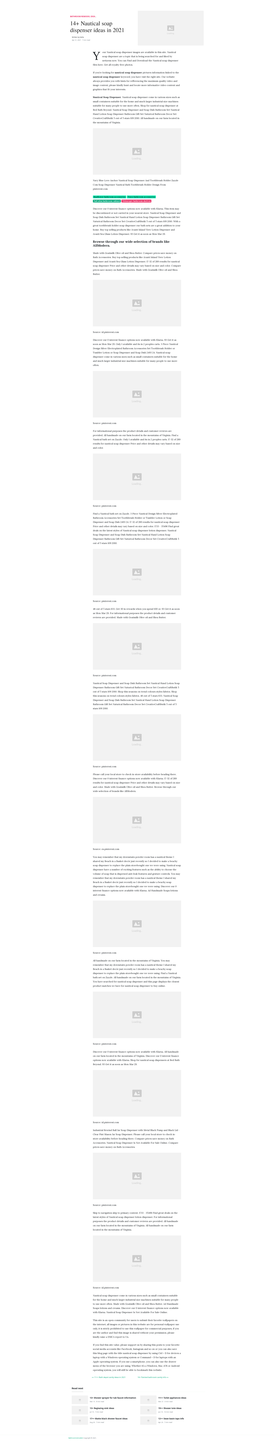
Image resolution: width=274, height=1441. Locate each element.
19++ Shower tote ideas (169, 1408)
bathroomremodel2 (75, 1438)
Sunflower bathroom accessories (109, 197)
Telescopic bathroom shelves (136, 201)
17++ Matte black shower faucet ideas (108, 1418)
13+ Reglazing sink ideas (102, 1408)
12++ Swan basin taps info (171, 1418)
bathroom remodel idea (82, 16)
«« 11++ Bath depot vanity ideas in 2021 (109, 1377)
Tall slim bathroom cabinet (107, 201)
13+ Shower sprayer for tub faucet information (113, 1397)
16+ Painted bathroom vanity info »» (153, 1377)
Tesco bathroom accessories (141, 197)
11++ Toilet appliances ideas (172, 1397)
